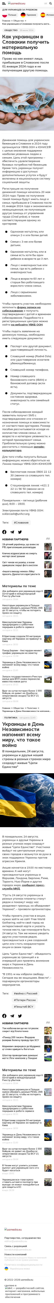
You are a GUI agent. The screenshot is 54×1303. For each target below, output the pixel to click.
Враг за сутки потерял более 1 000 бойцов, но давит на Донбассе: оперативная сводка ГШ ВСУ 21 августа (22, 694)
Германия (31, 14)
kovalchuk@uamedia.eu (17, 1249)
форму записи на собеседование (21, 308)
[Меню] (4, 3)
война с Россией (26, 993)
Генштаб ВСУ (24, 1006)
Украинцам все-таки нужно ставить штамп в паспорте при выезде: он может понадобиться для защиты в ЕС (20, 1183)
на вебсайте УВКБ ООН (27, 324)
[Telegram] (12, 532)
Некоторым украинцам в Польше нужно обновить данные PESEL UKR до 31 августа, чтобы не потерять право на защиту (22, 609)
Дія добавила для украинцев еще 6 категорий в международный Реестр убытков (22, 593)
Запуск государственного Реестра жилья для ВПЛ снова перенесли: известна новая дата (22, 679)
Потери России (26, 1000)
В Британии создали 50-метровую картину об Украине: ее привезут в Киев (22, 639)
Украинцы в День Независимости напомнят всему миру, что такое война (21, 665)
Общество (11, 30)
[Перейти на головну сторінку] (27, 3)
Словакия (22, 522)
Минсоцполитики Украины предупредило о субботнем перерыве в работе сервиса (18, 625)
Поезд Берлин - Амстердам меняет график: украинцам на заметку (22, 651)
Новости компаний (15, 1254)
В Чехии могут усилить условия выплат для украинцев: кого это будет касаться (20, 1168)
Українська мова (20, 1268)
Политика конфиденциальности (23, 1264)
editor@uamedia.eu (15, 1241)
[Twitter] (20, 532)
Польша (12, 14)
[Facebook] (4, 532)
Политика (10, 717)
